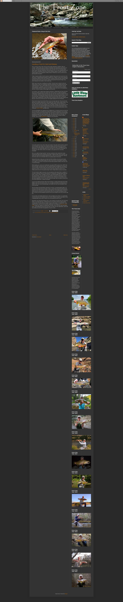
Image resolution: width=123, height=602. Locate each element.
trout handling (56, 212)
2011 (74, 149)
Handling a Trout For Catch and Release (44, 64)
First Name (81, 74)
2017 (74, 140)
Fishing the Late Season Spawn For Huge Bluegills (86, 142)
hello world (84, 159)
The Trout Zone (85, 152)
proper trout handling (50, 212)
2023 (74, 123)
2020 (74, 127)
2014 (74, 144)
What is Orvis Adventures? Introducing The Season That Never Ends (86, 133)
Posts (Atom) (39, 236)
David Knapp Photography (75, 205)
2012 (74, 147)
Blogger (66, 593)
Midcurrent (85, 201)
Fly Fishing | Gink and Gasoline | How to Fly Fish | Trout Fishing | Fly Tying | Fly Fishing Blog (86, 120)
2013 (74, 146)
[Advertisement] (50, 224)
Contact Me (72, 27)
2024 (74, 121)
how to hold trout (43, 212)
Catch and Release (38, 212)
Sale (78, 27)
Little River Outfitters (86, 196)
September (76, 130)
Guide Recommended (86, 200)
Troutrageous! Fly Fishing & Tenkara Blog (86, 183)
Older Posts (66, 235)
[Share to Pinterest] (57, 211)
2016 (74, 141)
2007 (74, 155)
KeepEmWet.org (44, 116)
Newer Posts (34, 235)
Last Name (81, 78)
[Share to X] (55, 211)
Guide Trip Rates (48, 27)
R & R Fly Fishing (86, 198)
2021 (74, 126)
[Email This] (52, 211)
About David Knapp (57, 27)
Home (32, 27)
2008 (74, 153)
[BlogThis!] (53, 211)
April (75, 136)
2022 (74, 124)
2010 (74, 150)
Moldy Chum (85, 170)
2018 (74, 138)
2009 (74, 152)
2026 (74, 118)
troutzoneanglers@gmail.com (77, 57)
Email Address (81, 70)
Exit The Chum (85, 171)
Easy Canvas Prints (86, 202)
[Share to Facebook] (56, 211)
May (74, 131)
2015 (74, 143)
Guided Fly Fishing (39, 27)
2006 (74, 156)
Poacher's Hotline (39, 108)
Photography (65, 27)
